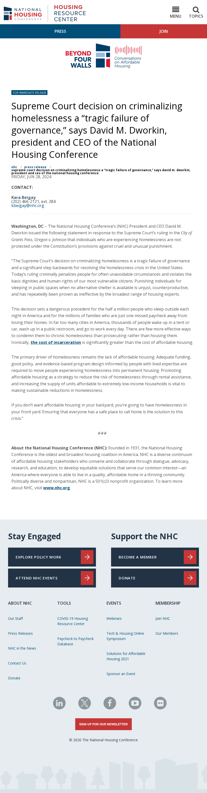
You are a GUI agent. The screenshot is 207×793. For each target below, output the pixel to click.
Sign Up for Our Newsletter (103, 724)
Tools (64, 603)
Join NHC (163, 618)
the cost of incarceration (56, 342)
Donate (14, 678)
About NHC (20, 603)
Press (60, 31)
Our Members (167, 633)
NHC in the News (22, 648)
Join (164, 31)
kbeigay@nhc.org (27, 205)
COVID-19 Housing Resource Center (72, 621)
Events (114, 603)
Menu (175, 16)
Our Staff (15, 618)
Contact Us (17, 663)
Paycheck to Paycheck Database (75, 641)
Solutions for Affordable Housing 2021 (126, 656)
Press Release (35, 167)
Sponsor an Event (121, 673)
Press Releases (20, 633)
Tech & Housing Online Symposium (125, 636)
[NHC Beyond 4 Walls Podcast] (103, 67)
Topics (196, 16)
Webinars (114, 618)
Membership (168, 603)
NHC (14, 167)
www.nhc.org (56, 488)
